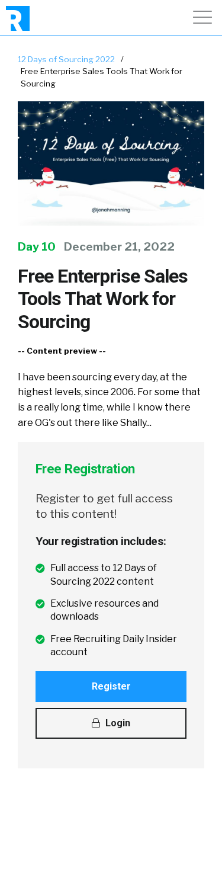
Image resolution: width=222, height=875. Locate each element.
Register (111, 686)
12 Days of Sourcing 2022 (66, 59)
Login (116, 723)
